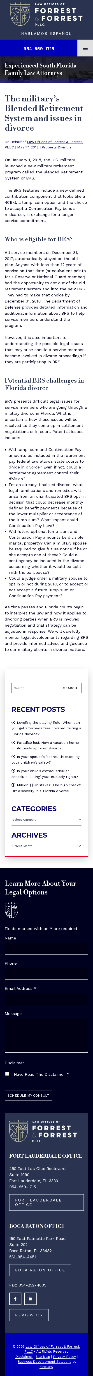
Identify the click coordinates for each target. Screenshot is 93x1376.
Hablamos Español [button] (46, 33)
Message (13, 1013)
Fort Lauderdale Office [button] (38, 1202)
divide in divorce (24, 467)
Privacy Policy (64, 1357)
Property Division (56, 147)
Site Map (43, 1357)
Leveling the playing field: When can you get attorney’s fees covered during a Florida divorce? (46, 728)
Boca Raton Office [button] (40, 1270)
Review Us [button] (29, 1315)
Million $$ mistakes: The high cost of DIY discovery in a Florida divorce (46, 788)
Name (10, 938)
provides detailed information (50, 307)
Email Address (20, 988)
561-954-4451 (22, 1256)
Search (70, 688)
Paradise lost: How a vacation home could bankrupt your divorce (45, 745)
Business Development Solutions (44, 1362)
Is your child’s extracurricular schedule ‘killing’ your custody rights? (45, 774)
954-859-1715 (38, 48)
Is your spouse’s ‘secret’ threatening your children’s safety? (46, 760)
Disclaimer (14, 1063)
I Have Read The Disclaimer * (40, 1074)
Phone (11, 963)
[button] (85, 48)
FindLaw (46, 1367)
